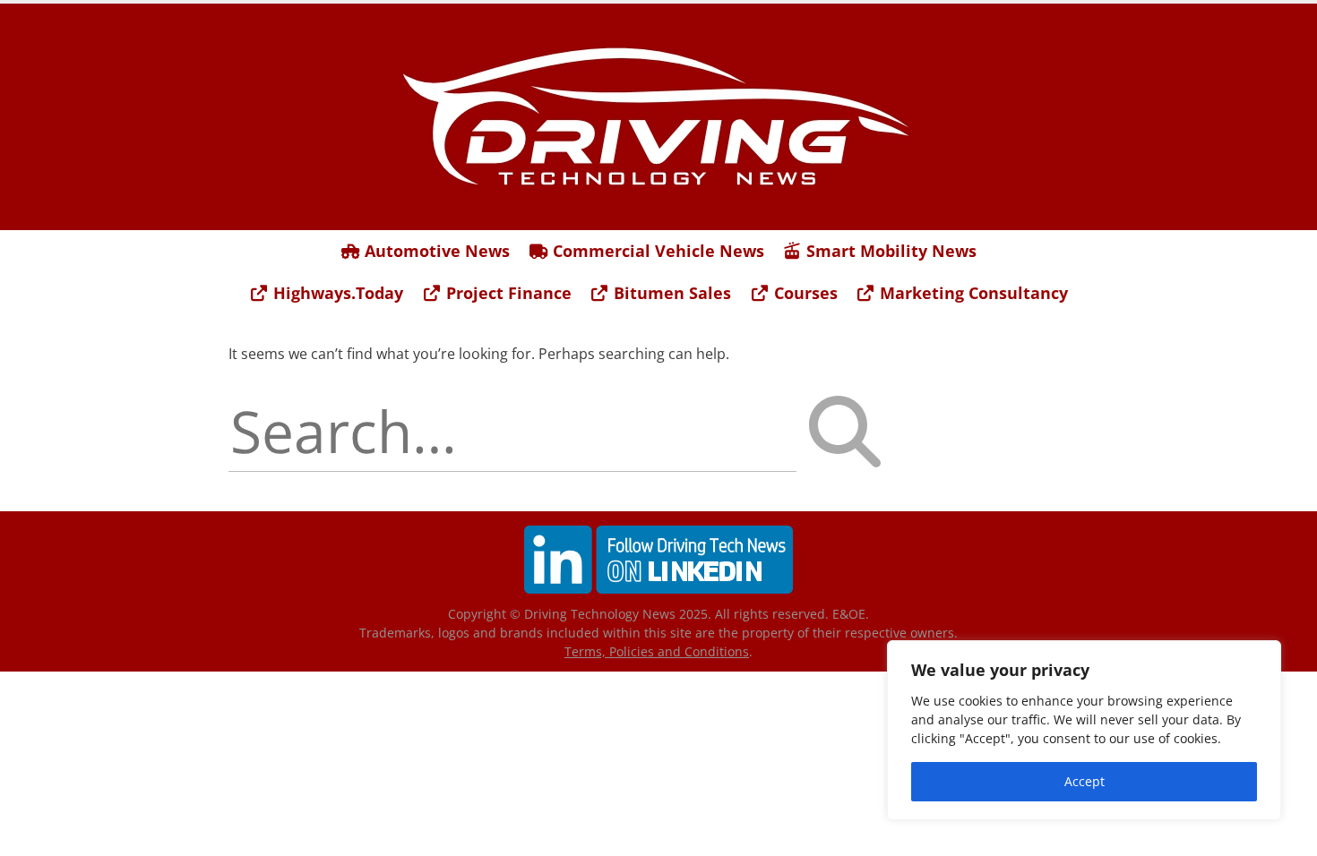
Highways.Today (336, 293)
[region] (1084, 730)
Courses (804, 293)
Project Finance (507, 293)
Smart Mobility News (889, 250)
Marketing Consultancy (971, 293)
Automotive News (435, 250)
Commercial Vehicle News (656, 250)
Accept (1084, 781)
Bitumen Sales (670, 293)
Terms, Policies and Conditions (656, 651)
